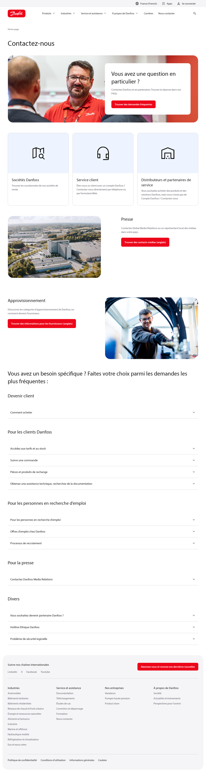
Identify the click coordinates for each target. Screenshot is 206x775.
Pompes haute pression (117, 698)
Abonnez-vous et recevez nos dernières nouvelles (168, 666)
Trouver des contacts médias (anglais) (145, 242)
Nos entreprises (114, 688)
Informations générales (82, 760)
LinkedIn (12, 671)
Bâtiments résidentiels (19, 703)
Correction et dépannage (69, 708)
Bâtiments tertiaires (18, 698)
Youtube (45, 671)
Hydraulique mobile (18, 734)
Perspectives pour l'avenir (167, 703)
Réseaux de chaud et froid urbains (26, 708)
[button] (166, 3)
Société (157, 693)
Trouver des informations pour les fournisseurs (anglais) (42, 323)
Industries (13, 688)
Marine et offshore (17, 729)
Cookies (102, 760)
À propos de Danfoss (166, 688)
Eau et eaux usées (17, 744)
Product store (112, 703)
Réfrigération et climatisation (23, 739)
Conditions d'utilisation (53, 760)
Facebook (31, 671)
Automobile (14, 693)
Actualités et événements (167, 698)
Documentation (64, 693)
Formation (62, 713)
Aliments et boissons (19, 718)
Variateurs (110, 693)
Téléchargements (65, 698)
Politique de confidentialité (22, 760)
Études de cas (63, 703)
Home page (13, 29)
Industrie (12, 724)
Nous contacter (64, 718)
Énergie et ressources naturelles (24, 713)
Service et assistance (68, 688)
